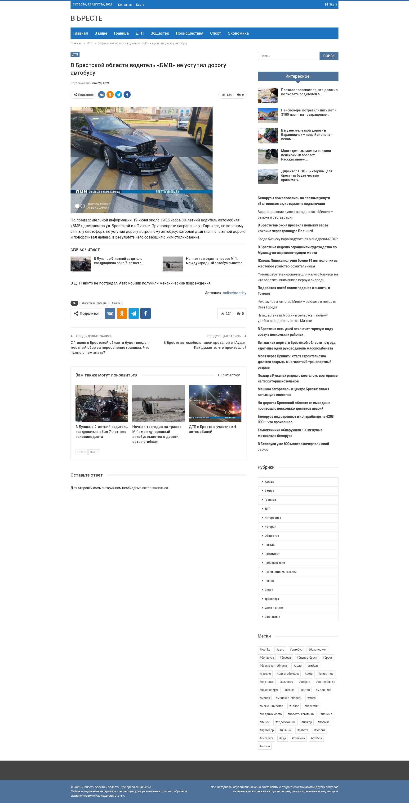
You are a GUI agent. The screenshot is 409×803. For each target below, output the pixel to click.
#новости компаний (301, 714)
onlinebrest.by (234, 293)
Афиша (269, 481)
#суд (282, 738)
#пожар (307, 722)
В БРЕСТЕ (86, 18)
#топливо (298, 738)
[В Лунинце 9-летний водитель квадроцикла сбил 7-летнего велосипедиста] (81, 264)
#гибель (312, 665)
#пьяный (285, 730)
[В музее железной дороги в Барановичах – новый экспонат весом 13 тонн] (268, 135)
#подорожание (285, 722)
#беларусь (267, 657)
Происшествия (189, 33)
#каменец (286, 682)
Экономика (238, 33)
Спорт (215, 33)
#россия (319, 730)
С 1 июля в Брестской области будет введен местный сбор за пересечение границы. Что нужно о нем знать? (110, 347)
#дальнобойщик (288, 673)
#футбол (316, 738)
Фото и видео (274, 608)
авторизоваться (155, 488)
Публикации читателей (281, 572)
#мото (311, 698)
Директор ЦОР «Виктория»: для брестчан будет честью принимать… (307, 175)
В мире (101, 33)
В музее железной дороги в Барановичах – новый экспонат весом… (306, 134)
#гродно (265, 673)
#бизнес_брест (307, 657)
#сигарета (266, 738)
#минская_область (288, 698)
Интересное (273, 517)
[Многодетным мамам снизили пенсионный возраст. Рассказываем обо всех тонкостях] (268, 156)
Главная (80, 33)
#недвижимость (271, 714)
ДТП (140, 33)
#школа (265, 746)
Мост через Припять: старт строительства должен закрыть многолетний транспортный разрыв (294, 361)
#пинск (116, 303)
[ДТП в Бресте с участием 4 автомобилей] (215, 403)
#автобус (296, 649)
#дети (309, 673)
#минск (265, 698)
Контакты (125, 4)
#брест (327, 657)
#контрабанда (325, 682)
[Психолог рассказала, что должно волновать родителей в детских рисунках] (268, 95)
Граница (121, 33)
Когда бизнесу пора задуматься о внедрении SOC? (298, 239)
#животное (326, 673)
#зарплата (267, 682)
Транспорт (272, 599)
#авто (280, 649)
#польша (323, 722)
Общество (160, 33)
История (270, 526)
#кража (289, 690)
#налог (294, 706)
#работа (302, 730)
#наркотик (311, 706)
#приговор (267, 730)
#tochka (265, 649)
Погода (270, 544)
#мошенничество (271, 706)
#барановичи (317, 649)
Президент (272, 553)
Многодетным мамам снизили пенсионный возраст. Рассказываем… (306, 155)
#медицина (323, 690)
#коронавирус (269, 690)
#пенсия (326, 714)
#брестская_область (94, 303)
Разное (270, 581)
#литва (305, 690)
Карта (140, 4)
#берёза (285, 657)
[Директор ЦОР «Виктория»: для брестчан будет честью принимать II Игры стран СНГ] (268, 176)
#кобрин (304, 682)
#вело (297, 665)
